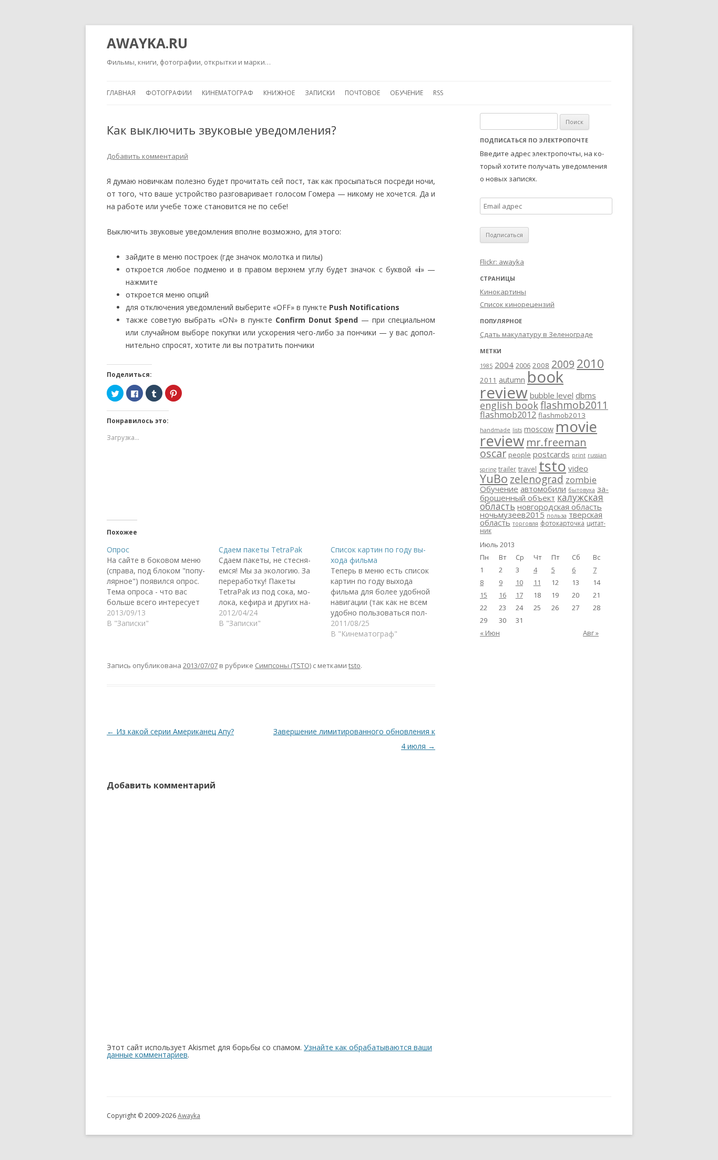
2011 (488, 380)
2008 (540, 365)
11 (537, 582)
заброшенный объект (544, 493)
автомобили (543, 489)
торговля (525, 523)
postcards (551, 454)
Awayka (189, 1115)
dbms (586, 395)
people (519, 454)
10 (519, 582)
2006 (523, 365)
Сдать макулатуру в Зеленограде (536, 334)
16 (502, 595)
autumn (512, 380)
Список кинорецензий (517, 304)
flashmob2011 (574, 405)
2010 (590, 363)
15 (483, 595)
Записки (320, 92)
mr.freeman (556, 442)
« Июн (490, 633)
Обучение (406, 92)
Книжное (279, 92)
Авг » (591, 633)
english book (509, 405)
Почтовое (362, 92)
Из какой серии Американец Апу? (170, 731)
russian (597, 455)
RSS (438, 92)
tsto (354, 665)
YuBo (494, 478)
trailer (507, 469)
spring (488, 469)
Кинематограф (227, 92)
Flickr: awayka (502, 261)
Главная (121, 92)
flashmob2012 (508, 414)
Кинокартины (503, 291)
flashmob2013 (562, 415)
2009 (563, 364)
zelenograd (536, 479)
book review (521, 384)
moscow (538, 429)
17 (519, 595)
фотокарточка (562, 523)
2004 (504, 365)
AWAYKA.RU (147, 43)
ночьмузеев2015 (512, 514)
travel (527, 469)
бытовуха (581, 490)
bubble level (551, 395)
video (578, 468)
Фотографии (169, 92)
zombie (581, 480)
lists (517, 430)
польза (557, 515)
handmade (495, 430)
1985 (486, 365)
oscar (493, 453)
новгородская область (559, 506)
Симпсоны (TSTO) (283, 665)
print (579, 455)
